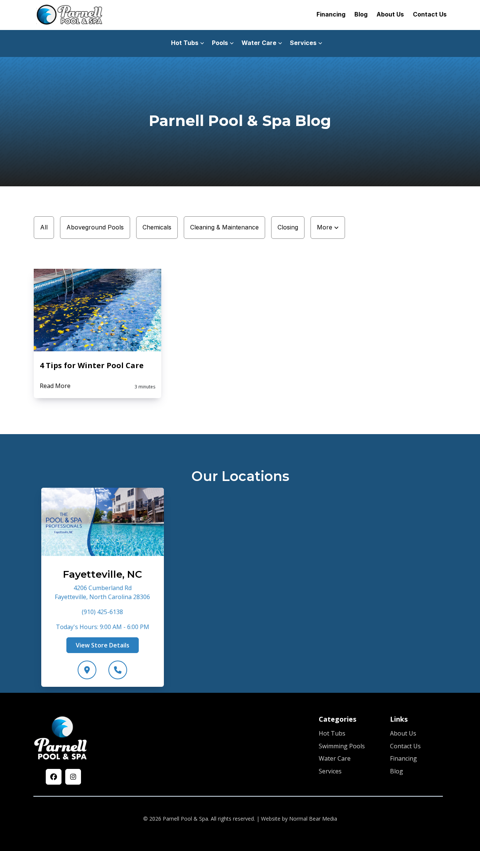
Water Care (335, 758)
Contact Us (430, 14)
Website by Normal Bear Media (299, 818)
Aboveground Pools (95, 227)
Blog (361, 14)
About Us (390, 14)
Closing (288, 227)
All (44, 227)
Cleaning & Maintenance (224, 227)
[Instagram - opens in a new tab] (73, 776)
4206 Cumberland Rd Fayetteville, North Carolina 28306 (102, 592)
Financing (330, 14)
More (325, 227)
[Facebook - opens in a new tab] (53, 776)
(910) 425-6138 (102, 612)
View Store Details (102, 645)
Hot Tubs (332, 733)
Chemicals (156, 227)
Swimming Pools (342, 746)
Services (330, 771)
